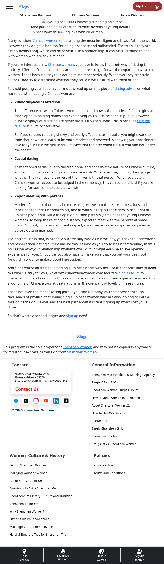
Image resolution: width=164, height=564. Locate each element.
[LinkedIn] (56, 401)
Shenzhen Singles (104, 436)
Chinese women (45, 40)
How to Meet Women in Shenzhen (116, 398)
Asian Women (132, 15)
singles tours (129, 273)
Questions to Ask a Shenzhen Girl (33, 488)
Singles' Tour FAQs (105, 382)
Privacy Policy (103, 465)
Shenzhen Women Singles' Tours (115, 390)
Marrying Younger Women (28, 473)
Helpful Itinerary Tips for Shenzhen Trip (38, 534)
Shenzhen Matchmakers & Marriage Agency (123, 375)
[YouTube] (46, 401)
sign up (72, 315)
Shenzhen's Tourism (24, 504)
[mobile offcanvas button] (9, 6)
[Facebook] (16, 401)
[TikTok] (66, 401)
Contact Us (99, 421)
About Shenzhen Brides (26, 481)
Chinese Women (85, 15)
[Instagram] (36, 401)
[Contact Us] (41, 381)
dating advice (125, 88)
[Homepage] (24, 6)
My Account (145, 6)
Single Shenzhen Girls (107, 428)
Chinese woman (61, 64)
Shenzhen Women (35, 15)
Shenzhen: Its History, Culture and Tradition (41, 496)
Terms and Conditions (109, 473)
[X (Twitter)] (26, 401)
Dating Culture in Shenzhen (30, 519)
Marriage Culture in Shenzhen (31, 527)
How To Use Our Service (109, 413)
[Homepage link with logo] (82, 336)
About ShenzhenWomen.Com (112, 405)
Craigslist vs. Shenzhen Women (114, 444)
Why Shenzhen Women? (27, 511)
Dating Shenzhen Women (28, 465)
